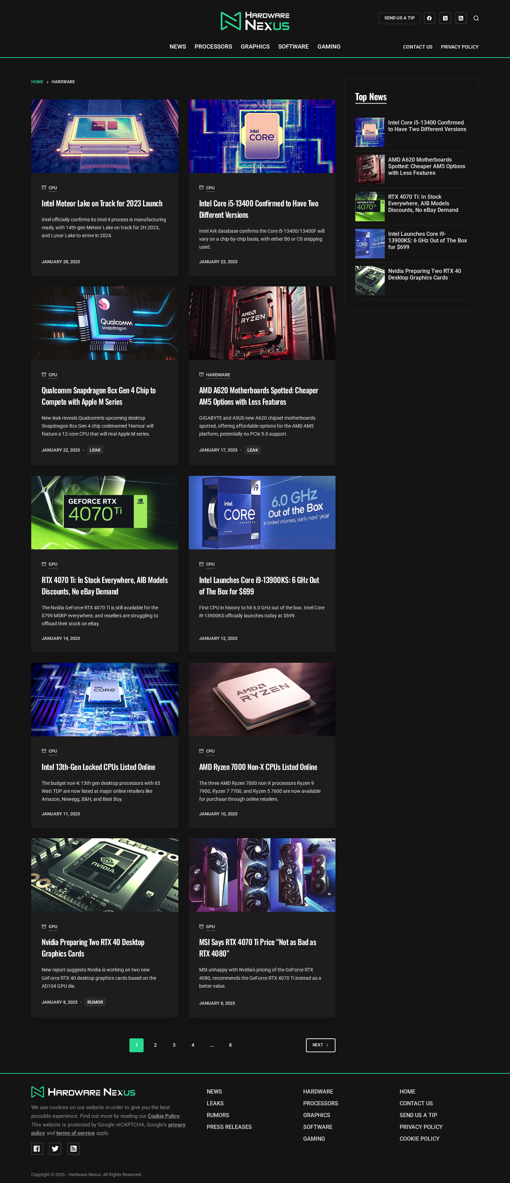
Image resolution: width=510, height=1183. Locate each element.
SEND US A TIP (399, 17)
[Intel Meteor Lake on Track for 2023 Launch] (104, 136)
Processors (213, 46)
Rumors (218, 1115)
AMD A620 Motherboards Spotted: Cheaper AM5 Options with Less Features (258, 395)
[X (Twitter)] (445, 18)
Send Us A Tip (418, 1115)
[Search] (476, 18)
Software (293, 46)
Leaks (215, 1103)
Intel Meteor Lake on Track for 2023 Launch (102, 202)
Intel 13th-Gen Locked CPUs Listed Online (98, 766)
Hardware (218, 374)
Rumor (95, 1002)
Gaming (329, 46)
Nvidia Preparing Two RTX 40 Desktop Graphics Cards (424, 274)
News (178, 46)
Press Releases (229, 1127)
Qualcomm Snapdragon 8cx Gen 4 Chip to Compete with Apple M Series (99, 395)
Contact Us (417, 47)
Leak (95, 450)
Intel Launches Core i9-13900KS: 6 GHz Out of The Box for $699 (427, 240)
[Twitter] (55, 1149)
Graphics (255, 46)
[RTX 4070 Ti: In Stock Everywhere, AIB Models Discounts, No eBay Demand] (104, 512)
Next (318, 1045)
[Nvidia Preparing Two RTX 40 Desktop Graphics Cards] (104, 875)
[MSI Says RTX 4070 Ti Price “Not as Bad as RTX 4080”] (262, 875)
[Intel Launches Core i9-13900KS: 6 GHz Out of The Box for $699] (262, 512)
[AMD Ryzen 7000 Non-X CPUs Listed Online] (262, 699)
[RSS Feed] (73, 1149)
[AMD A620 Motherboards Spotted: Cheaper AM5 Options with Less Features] (262, 323)
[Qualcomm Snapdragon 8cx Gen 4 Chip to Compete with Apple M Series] (104, 323)
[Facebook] (429, 18)
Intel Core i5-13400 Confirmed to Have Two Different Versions (427, 125)
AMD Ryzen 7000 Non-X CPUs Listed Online (258, 766)
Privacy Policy (460, 47)
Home (407, 1092)
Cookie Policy (420, 1139)
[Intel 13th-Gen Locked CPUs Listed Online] (104, 699)
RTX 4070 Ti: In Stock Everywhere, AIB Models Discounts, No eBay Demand (105, 585)
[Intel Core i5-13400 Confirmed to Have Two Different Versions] (262, 136)
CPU (53, 187)
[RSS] (461, 18)
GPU (53, 564)
